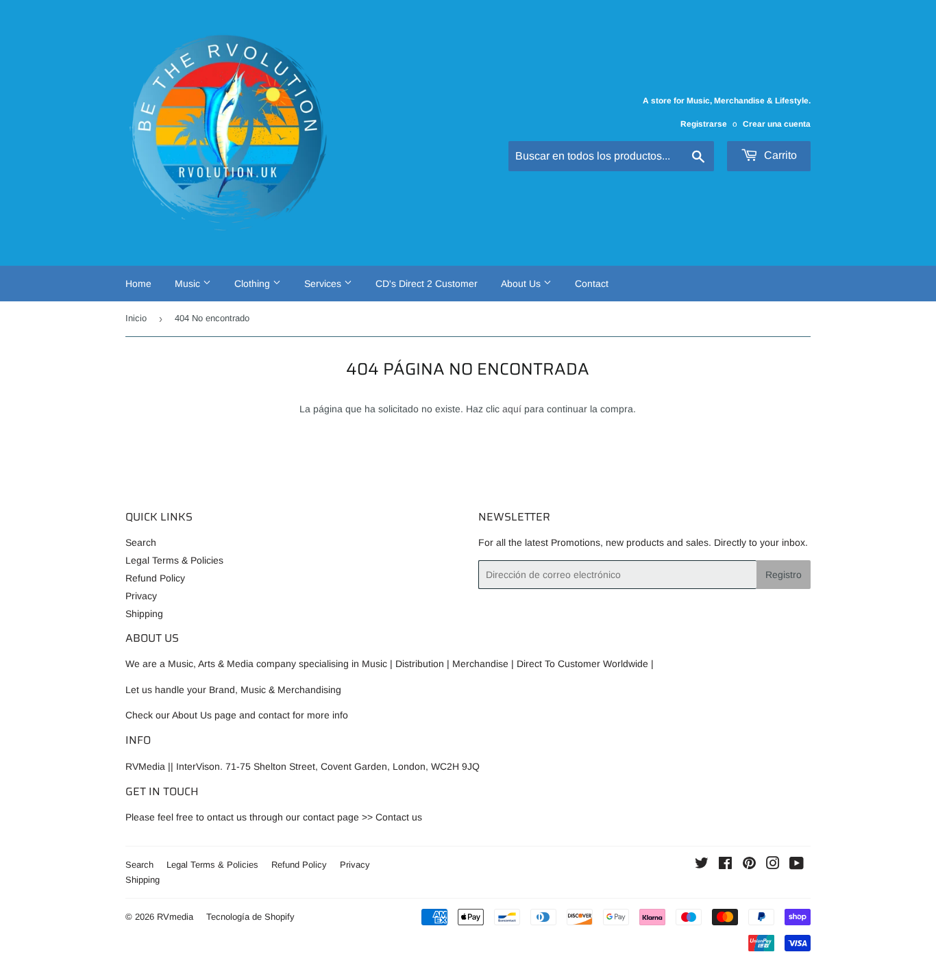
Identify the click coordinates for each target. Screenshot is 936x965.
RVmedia (175, 917)
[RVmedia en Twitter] (702, 865)
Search (140, 542)
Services (324, 283)
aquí (511, 408)
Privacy (141, 595)
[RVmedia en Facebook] (725, 865)
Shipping (144, 613)
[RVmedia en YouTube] (796, 865)
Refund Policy (155, 578)
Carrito (779, 155)
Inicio (136, 318)
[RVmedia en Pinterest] (749, 865)
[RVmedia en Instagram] (773, 865)
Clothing (253, 283)
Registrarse (703, 124)
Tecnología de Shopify (250, 917)
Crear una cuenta (777, 124)
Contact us (398, 817)
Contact (591, 283)
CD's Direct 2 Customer (426, 283)
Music (189, 283)
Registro (783, 574)
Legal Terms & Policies (174, 560)
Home (138, 283)
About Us (522, 283)
